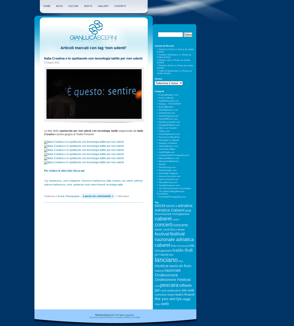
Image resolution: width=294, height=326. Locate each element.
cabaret (163, 218)
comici (175, 219)
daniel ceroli (162, 229)
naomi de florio (180, 266)
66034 (160, 206)
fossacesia (183, 245)
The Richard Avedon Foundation (175, 188)
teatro (171, 294)
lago (171, 254)
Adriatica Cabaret (170, 210)
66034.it (171, 206)
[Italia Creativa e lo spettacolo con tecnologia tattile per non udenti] (84, 142)
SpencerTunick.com (168, 179)
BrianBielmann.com (168, 110)
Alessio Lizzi (165, 60)
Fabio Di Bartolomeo (169, 71)
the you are (165, 298)
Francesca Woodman (169, 137)
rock (163, 290)
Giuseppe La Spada (169, 140)
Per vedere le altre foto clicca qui (64, 170)
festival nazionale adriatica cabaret (174, 239)
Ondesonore (166, 275)
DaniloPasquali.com (168, 116)
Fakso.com (164, 131)
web (165, 303)
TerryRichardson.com (169, 185)
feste (181, 229)
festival (162, 233)
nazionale (172, 270)
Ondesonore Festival (172, 279)
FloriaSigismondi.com (169, 134)
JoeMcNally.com (167, 152)
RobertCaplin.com (167, 170)
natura (159, 270)
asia (188, 210)
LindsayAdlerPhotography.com (174, 155)
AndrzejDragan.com (168, 95)
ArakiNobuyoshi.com (169, 101)
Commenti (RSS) (122, 317)
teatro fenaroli (98, 184)
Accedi (94, 317)
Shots (88, 6)
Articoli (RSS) (105, 317)
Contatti (120, 6)
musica (161, 265)
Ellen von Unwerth (168, 128)
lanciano (166, 259)
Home (46, 6)
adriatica (185, 206)
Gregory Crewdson (168, 143)
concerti (164, 224)
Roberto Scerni (166, 65)
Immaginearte (163, 250)
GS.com (73, 6)
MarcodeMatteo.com (169, 158)
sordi (69, 184)
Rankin (162, 164)
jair (156, 254)
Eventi (61, 196)
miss (180, 261)
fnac (174, 245)
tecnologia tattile (114, 184)
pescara (169, 285)
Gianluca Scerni (167, 49)
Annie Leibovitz (166, 98)
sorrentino (161, 294)
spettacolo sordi (81, 184)
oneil (157, 286)
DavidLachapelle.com (169, 122)
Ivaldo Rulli (182, 250)
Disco (173, 229)
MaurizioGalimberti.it (169, 161)
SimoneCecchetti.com (169, 176)
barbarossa (55, 180)
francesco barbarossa (93, 180)
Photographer (73, 196)
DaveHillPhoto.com (168, 119)
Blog (59, 6)
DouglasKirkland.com (169, 125)
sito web (187, 290)
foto (192, 245)
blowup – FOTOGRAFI (170, 104)
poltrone (138, 180)
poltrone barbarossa (54, 184)
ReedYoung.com (167, 167)
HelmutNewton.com (168, 146)
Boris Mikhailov (166, 107)
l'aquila (164, 254)
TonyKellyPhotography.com (172, 197)
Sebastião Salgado (168, 173)
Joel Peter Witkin (167, 149)
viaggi (186, 299)
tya (178, 299)
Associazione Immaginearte (172, 214)
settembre (174, 290)
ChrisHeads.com (167, 113)
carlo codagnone (71, 180)
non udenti (127, 180)
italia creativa (113, 180)
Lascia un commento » (98, 196)
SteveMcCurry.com (168, 182)
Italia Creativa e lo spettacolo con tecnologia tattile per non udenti (93, 58)
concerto (180, 225)
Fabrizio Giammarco (168, 54)
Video (158, 304)
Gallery (103, 6)
